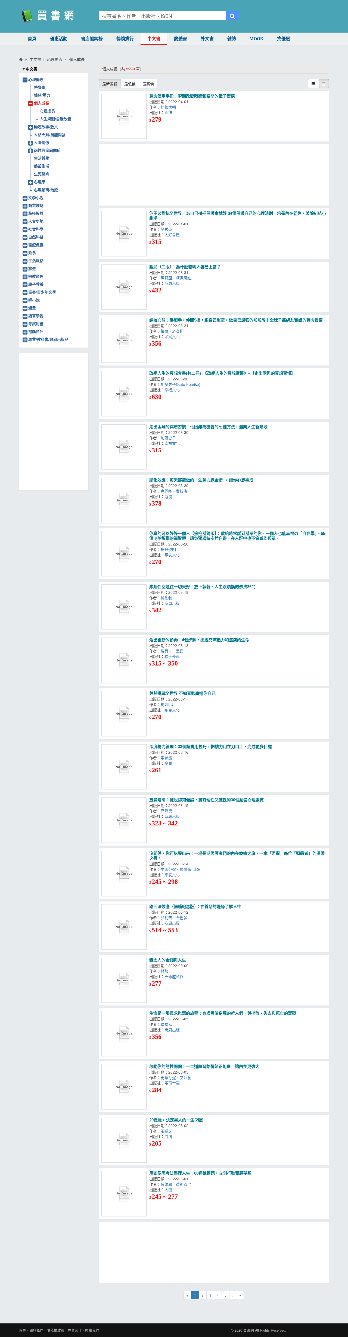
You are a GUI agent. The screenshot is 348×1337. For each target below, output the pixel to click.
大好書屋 (173, 234)
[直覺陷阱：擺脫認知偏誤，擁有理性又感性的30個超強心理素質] (124, 820)
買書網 (248, 1330)
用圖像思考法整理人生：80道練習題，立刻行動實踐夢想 (200, 1173)
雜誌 (231, 38)
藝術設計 (36, 213)
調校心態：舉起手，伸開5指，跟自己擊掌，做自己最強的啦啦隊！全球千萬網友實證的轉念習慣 (236, 320)
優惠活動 (58, 38)
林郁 (165, 971)
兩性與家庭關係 (47, 150)
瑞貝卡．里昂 (173, 651)
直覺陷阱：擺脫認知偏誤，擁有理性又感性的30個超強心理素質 (206, 799)
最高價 (148, 83)
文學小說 (36, 197)
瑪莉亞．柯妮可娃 (177, 277)
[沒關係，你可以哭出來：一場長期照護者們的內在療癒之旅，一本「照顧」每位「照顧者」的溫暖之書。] (124, 873)
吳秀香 (167, 229)
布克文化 (173, 709)
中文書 (153, 38)
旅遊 (32, 268)
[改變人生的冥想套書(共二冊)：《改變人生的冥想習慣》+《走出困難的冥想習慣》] (124, 393)
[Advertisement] (214, 175)
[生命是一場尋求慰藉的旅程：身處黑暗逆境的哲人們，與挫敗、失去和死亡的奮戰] (124, 1033)
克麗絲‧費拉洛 (175, 491)
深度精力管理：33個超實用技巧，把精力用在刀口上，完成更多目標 (210, 746)
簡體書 (180, 38)
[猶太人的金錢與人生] (124, 980)
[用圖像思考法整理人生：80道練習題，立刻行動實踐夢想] (124, 1193)
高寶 (169, 763)
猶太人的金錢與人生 (167, 960)
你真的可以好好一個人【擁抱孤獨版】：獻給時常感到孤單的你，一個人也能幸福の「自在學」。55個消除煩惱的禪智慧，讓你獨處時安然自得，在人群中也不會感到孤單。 (237, 536)
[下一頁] (232, 1295)
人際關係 (41, 142)
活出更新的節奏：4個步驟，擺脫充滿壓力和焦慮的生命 (199, 640)
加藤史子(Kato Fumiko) (182, 384)
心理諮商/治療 (46, 189)
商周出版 (173, 283)
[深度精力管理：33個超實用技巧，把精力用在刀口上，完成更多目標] (124, 766)
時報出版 (173, 816)
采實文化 (173, 336)
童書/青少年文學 (42, 292)
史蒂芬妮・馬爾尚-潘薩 (181, 869)
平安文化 (173, 554)
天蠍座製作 (175, 976)
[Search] (232, 15)
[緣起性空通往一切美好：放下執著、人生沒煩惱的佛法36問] (124, 606)
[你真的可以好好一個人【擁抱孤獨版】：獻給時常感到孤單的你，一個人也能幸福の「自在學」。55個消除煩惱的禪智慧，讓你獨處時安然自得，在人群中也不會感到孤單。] (124, 553)
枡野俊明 (169, 549)
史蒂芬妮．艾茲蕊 (177, 1077)
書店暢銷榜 (92, 38)
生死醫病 (41, 173)
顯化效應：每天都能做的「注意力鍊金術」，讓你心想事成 (201, 480)
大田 (169, 1189)
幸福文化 (173, 389)
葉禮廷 (167, 1024)
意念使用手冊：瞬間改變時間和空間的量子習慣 (192, 96)
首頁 (32, 38)
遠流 (169, 496)
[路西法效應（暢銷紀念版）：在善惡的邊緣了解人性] (124, 926)
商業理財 (36, 205)
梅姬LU (168, 704)
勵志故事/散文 (46, 126)
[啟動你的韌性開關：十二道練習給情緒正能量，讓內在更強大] (124, 1086)
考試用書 (36, 323)
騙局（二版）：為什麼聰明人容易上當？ (185, 266)
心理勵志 (36, 79)
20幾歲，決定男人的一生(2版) (176, 1120)
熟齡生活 (41, 166)
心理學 (39, 181)
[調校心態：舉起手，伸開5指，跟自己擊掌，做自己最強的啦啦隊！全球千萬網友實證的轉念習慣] (124, 340)
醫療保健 (36, 244)
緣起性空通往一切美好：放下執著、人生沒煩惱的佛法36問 (202, 586)
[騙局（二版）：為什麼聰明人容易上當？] (124, 287)
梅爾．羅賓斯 (173, 331)
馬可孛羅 (173, 1083)
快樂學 (39, 87)
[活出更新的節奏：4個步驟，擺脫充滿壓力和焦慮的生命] (124, 660)
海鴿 (169, 1136)
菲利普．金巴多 (175, 917)
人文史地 (36, 221)
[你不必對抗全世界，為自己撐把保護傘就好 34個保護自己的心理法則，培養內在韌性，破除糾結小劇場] (124, 233)
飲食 (32, 252)
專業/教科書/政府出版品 (48, 339)
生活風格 (36, 260)
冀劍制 (167, 597)
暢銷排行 (125, 38)
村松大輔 (169, 107)
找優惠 (283, 38)
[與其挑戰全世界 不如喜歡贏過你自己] (124, 713)
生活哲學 (41, 158)
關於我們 (36, 1330)
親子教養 (36, 284)
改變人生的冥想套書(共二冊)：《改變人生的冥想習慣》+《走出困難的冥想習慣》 (222, 373)
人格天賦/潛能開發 (50, 134)
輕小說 (34, 299)
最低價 (130, 83)
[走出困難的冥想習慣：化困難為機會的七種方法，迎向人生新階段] (124, 446)
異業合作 (75, 1330)
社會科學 (36, 229)
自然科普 (36, 236)
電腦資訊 (36, 331)
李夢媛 (167, 757)
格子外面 (173, 656)
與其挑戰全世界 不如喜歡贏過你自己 (182, 693)
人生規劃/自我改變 (55, 118)
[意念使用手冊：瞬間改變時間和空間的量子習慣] (124, 116)
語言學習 (36, 315)
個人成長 (41, 103)
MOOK (256, 38)
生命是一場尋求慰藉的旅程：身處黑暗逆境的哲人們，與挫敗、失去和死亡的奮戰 (222, 1013)
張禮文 (167, 1131)
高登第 (167, 810)
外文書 (207, 38)
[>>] (240, 1295)
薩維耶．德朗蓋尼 (177, 1184)
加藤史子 (169, 437)
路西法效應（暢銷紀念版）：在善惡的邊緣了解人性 (195, 906)
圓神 (169, 112)
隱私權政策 (55, 1330)
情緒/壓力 (42, 95)
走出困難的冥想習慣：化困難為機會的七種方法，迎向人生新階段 (208, 426)
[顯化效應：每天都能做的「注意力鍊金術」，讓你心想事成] (124, 500)
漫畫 (32, 307)
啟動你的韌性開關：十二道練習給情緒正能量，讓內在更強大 (204, 1066)
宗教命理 (36, 276)
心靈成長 (47, 110)
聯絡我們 (92, 1330)
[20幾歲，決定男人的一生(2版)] (124, 1140)
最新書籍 (109, 83)
